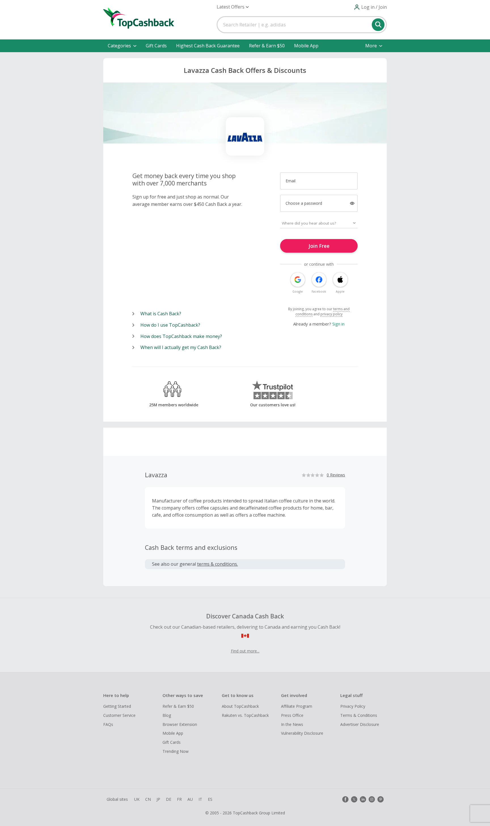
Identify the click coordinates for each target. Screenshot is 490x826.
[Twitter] (354, 799)
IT (200, 799)
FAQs (108, 724)
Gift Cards (156, 46)
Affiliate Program (296, 706)
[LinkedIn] (363, 799)
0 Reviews (336, 475)
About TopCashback (240, 706)
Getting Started (117, 706)
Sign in (338, 324)
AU (190, 799)
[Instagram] (372, 799)
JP (158, 799)
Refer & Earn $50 (267, 46)
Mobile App (306, 46)
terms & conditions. (217, 564)
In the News (292, 724)
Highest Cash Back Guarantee (208, 46)
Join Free (319, 245)
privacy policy (331, 314)
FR (179, 799)
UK (137, 799)
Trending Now (175, 751)
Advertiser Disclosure (359, 724)
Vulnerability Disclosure (302, 733)
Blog (166, 715)
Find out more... (245, 651)
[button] (233, 6)
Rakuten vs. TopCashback (245, 715)
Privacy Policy (352, 706)
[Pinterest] (380, 799)
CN (148, 799)
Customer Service (119, 715)
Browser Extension (179, 724)
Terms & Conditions (358, 715)
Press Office (292, 715)
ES (210, 799)
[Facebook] (345, 799)
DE (168, 799)
